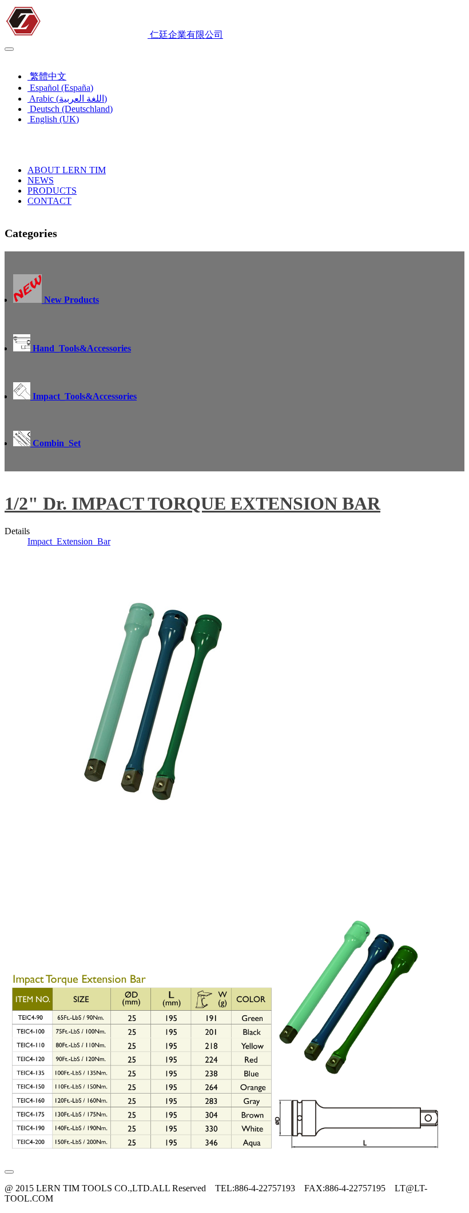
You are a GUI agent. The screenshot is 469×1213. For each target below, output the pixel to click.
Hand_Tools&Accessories (80, 348)
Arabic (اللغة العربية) (67, 98)
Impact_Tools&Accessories (83, 396)
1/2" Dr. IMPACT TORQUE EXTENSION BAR (192, 503)
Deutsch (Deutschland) (70, 109)
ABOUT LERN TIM (66, 170)
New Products (70, 300)
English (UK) (32, 56)
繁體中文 (46, 76)
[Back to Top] (9, 1172)
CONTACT (49, 201)
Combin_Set (55, 443)
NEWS (40, 180)
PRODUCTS (52, 190)
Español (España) (60, 88)
